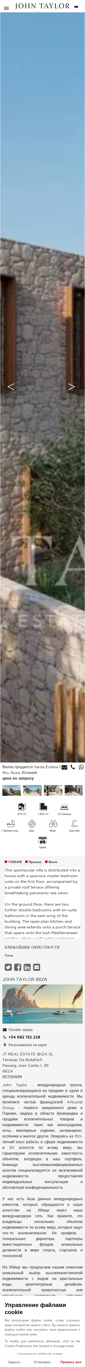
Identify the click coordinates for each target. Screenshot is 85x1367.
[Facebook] (18, 967)
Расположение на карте (27, 1045)
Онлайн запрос (20, 1030)
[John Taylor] (42, 6)
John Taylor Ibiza (24, 979)
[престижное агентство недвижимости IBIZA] (42, 1005)
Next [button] (71, 386)
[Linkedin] (28, 967)
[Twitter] (9, 967)
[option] (42, 387)
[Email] (37, 967)
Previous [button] (10, 386)
